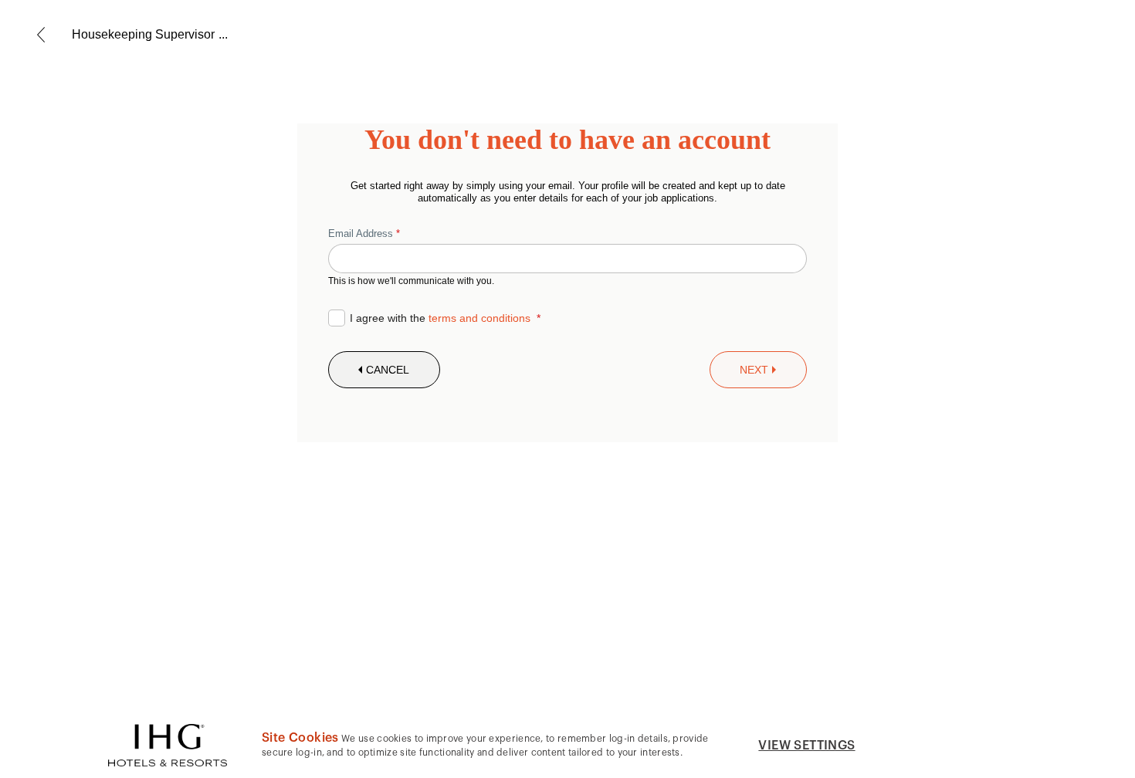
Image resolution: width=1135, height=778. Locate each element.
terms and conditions (479, 318)
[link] (41, 34)
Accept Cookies (954, 745)
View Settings (806, 745)
